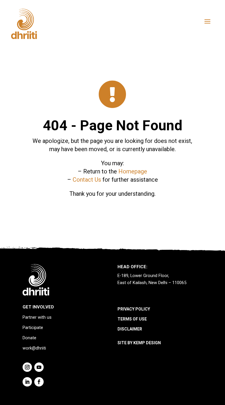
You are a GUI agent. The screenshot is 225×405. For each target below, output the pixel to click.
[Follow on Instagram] (27, 367)
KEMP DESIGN (147, 342)
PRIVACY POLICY (133, 309)
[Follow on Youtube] (39, 367)
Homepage (132, 171)
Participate (33, 327)
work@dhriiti (34, 348)
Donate (29, 337)
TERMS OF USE (132, 319)
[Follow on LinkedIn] (27, 382)
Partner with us (37, 317)
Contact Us (87, 179)
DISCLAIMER (129, 329)
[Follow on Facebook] (39, 382)
